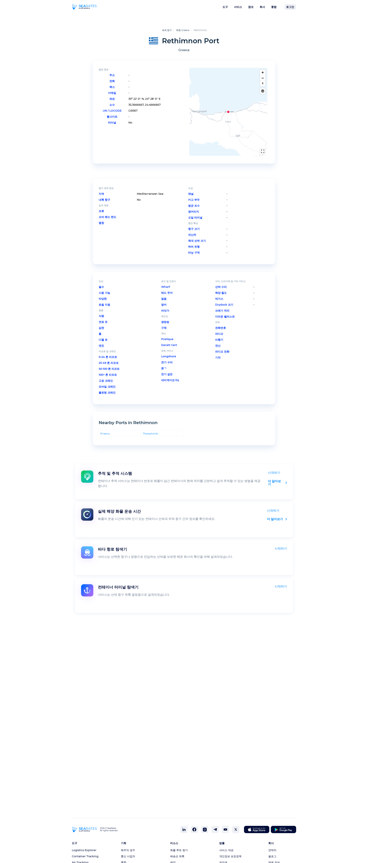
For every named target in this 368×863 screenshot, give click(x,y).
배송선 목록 (177, 856)
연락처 (272, 850)
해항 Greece (182, 30)
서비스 (238, 7)
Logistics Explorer (84, 850)
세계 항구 (167, 30)
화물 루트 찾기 (179, 850)
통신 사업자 (128, 856)
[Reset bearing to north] (262, 83)
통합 (274, 7)
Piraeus (105, 433)
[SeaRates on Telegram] (215, 829)
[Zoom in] (262, 72)
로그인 (290, 7)
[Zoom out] (262, 78)
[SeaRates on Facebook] (194, 829)
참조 (251, 7)
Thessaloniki (150, 433)
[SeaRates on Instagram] (204, 829)
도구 (225, 7)
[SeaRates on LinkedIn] (184, 829)
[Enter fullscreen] (262, 151)
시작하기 (274, 472)
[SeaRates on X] (235, 829)
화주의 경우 (128, 850)
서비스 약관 (226, 850)
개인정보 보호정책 (230, 856)
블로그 (272, 856)
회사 (262, 7)
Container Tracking (85, 856)
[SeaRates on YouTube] (225, 829)
